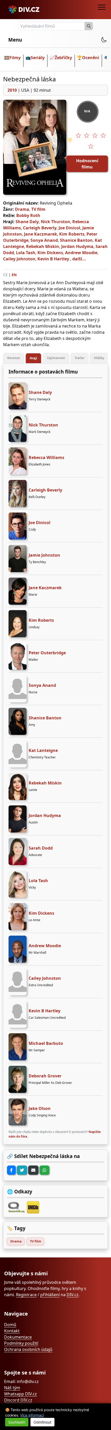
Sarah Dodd (41, 848)
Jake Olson (40, 1108)
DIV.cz (72, 1294)
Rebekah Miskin (42, 246)
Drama (22, 209)
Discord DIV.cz (18, 1400)
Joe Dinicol (69, 228)
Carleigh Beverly (40, 228)
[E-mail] (33, 1170)
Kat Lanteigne (43, 750)
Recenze (13, 358)
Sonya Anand (44, 240)
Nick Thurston (55, 221)
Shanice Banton (76, 240)
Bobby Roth (28, 215)
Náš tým (12, 1387)
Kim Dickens (50, 252)
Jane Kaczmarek (40, 234)
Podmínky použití (21, 1343)
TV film (38, 209)
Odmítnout (42, 1422)
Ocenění (90, 57)
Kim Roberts (71, 234)
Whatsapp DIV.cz (20, 1394)
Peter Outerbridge (47, 653)
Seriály (38, 57)
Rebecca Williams (46, 457)
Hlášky (99, 358)
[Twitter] (22, 1170)
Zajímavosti (56, 358)
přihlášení (50, 1294)
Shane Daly (27, 221)
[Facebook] (11, 1170)
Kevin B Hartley (53, 259)
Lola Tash (25, 252)
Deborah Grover (45, 1076)
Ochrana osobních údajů (28, 1349)
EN (14, 274)
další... (79, 259)
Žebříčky (63, 57)
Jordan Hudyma (77, 246)
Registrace (26, 1294)
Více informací (32, 1415)
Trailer (79, 358)
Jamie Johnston (44, 555)
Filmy (15, 57)
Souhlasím (16, 1422)
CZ (5, 274)
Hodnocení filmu (87, 164)
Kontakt (12, 1331)
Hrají (33, 358)
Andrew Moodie (81, 252)
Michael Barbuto (46, 1043)
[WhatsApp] (44, 1170)
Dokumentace (18, 1337)
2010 (12, 90)
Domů (10, 1324)
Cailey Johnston (19, 259)
